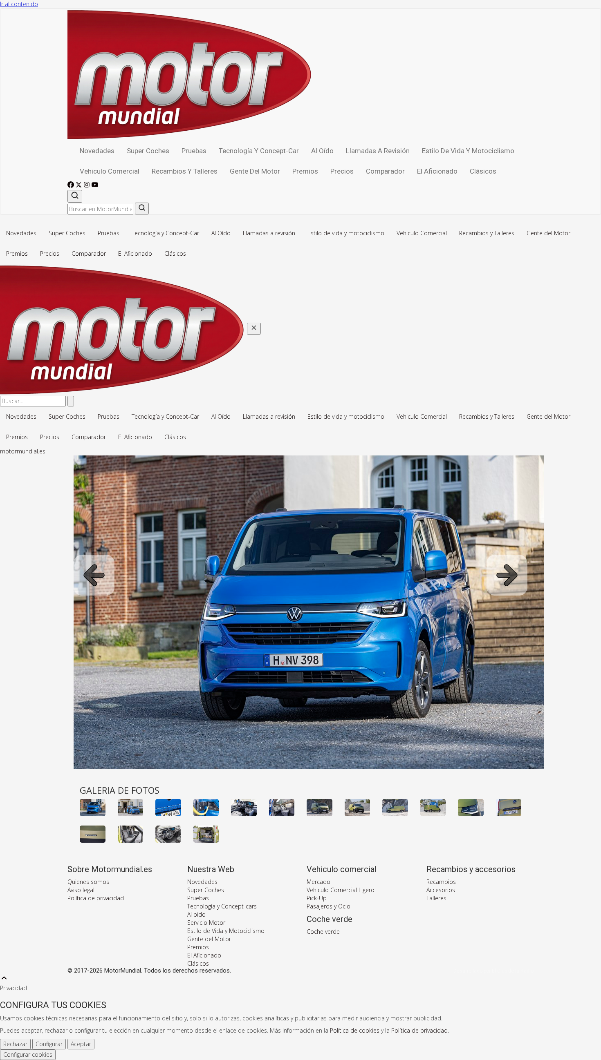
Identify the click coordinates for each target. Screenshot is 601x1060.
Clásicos (483, 171)
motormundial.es (22, 451)
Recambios (441, 882)
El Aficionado (437, 171)
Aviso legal (80, 890)
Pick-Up (317, 898)
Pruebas (194, 151)
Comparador (385, 171)
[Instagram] (87, 186)
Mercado (318, 882)
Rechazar (15, 1044)
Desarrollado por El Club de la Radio (493, 971)
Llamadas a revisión (378, 151)
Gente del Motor (255, 171)
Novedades (97, 151)
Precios (342, 171)
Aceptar (81, 1044)
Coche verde (323, 931)
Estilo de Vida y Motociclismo (226, 931)
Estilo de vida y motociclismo (468, 151)
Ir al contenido (19, 4)
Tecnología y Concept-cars (222, 906)
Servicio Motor (206, 922)
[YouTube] (95, 186)
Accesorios (440, 890)
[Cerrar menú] (254, 329)
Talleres (436, 898)
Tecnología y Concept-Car (259, 151)
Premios (305, 171)
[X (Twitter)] (79, 186)
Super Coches (148, 151)
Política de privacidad (95, 898)
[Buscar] (74, 196)
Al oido (196, 914)
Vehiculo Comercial (109, 171)
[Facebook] (71, 186)
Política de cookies (354, 1030)
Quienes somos (88, 882)
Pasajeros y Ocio (328, 906)
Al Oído (322, 151)
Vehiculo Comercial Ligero (341, 890)
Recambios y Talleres (185, 171)
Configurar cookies (27, 1054)
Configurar (49, 1044)
